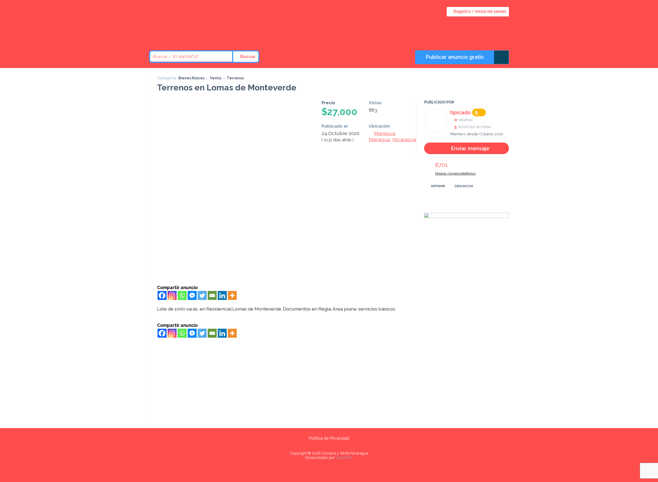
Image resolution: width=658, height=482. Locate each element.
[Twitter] (202, 295)
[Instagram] (172, 295)
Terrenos (235, 78)
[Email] (212, 295)
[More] (232, 295)
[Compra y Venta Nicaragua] (192, 36)
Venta (215, 78)
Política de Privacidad (329, 438)
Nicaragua (404, 139)
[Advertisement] (285, 246)
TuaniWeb (344, 457)
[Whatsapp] (182, 295)
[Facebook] (162, 295)
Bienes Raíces (191, 78)
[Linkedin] (222, 295)
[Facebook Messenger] (192, 295)
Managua (384, 133)
